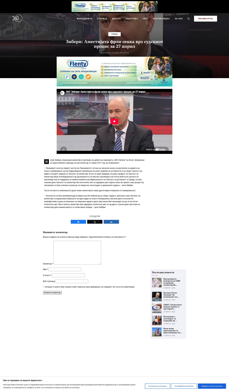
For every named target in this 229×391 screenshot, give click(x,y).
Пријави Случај (205, 19)
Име (45, 269)
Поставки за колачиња (157, 386)
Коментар (48, 264)
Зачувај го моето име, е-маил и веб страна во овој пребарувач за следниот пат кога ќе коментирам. (90, 287)
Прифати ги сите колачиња (212, 386)
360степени (105, 53)
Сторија (114, 34)
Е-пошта (47, 275)
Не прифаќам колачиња (183, 386)
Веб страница (49, 281)
